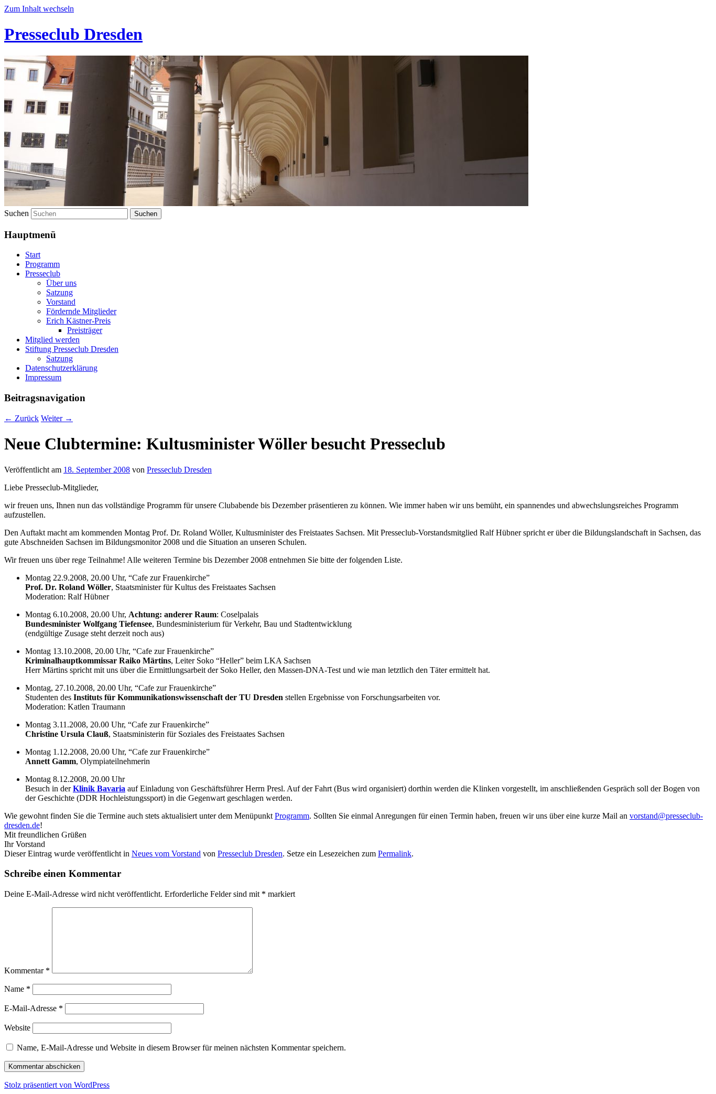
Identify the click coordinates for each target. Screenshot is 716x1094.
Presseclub (42, 273)
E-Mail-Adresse (33, 1008)
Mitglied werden (52, 339)
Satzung (59, 292)
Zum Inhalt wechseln (39, 8)
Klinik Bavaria (99, 788)
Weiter (57, 418)
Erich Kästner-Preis (78, 320)
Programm (42, 264)
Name (17, 988)
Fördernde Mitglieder (81, 311)
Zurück (21, 418)
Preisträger (84, 330)
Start (32, 254)
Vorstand (60, 301)
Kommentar (27, 970)
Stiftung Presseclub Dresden (71, 349)
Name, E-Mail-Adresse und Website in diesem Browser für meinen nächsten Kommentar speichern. (181, 1047)
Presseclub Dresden (73, 34)
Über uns (61, 282)
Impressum (43, 377)
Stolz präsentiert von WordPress (57, 1084)
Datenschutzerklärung (61, 367)
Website (17, 1027)
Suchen (16, 213)
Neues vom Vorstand (166, 853)
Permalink (394, 853)
